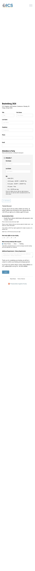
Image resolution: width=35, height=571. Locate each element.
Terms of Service (21, 278)
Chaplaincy (4, 127)
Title (3, 112)
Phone (3, 135)
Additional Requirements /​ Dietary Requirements (14, 251)
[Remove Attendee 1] (4, 158)
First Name (19, 112)
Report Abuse (13, 278)
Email (3, 142)
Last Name (4, 119)
